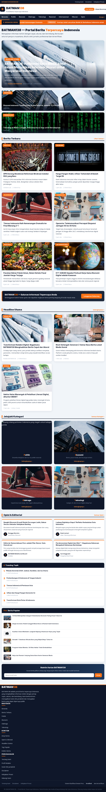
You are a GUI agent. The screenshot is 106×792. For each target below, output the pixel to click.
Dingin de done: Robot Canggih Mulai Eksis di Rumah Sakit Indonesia (35, 623)
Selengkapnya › (98, 310)
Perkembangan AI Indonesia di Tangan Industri (24, 578)
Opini (83, 17)
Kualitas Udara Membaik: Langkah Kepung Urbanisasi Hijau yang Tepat (36, 631)
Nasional (52, 17)
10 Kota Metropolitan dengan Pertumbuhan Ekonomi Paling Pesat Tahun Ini (37, 616)
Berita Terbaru (6, 712)
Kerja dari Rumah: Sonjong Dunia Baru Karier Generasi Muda (32, 655)
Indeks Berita (6, 751)
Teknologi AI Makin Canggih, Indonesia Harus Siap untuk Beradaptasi (31, 128)
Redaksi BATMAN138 (15, 84)
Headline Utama (7, 743)
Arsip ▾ (101, 17)
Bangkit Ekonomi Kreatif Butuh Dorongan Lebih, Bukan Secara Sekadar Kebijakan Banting (25, 523)
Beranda (5, 17)
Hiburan (75, 17)
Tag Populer (6, 747)
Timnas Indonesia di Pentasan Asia (20, 585)
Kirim (98, 675)
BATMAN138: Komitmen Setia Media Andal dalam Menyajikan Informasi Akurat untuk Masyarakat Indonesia (35, 67)
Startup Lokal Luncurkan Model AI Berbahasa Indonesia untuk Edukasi (47, 22)
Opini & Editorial (7, 740)
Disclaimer (88, 2)
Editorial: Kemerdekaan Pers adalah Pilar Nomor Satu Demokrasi (24, 544)
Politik (13, 17)
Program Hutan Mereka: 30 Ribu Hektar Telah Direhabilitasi (32, 647)
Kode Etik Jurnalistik (8, 767)
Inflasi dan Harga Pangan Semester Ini (21, 593)
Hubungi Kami (6, 778)
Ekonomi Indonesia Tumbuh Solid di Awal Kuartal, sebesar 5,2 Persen (31, 105)
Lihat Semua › (99, 139)
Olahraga (31, 17)
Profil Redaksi (6, 763)
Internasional (64, 17)
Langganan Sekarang (91, 296)
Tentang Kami (79, 2)
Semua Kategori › (98, 417)
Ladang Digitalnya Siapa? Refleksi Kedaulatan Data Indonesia (76, 523)
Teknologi (42, 17)
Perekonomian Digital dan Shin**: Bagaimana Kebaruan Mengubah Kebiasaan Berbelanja (77, 544)
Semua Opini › (99, 515)
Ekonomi (22, 17)
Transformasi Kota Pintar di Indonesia (21, 600)
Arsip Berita (6, 736)
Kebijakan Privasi (99, 2)
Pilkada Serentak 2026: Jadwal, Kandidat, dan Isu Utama (27, 571)
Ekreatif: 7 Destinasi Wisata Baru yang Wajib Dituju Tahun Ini (32, 639)
